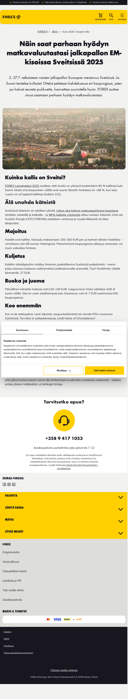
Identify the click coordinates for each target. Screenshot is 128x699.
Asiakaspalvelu (12, 599)
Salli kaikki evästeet (104, 370)
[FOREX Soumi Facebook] (4, 485)
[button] (100, 17)
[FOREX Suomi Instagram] (9, 485)
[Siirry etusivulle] (11, 17)
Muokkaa (62, 370)
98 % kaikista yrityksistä (64, 215)
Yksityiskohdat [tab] (64, 330)
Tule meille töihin (13, 590)
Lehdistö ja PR (11, 580)
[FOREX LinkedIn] (14, 485)
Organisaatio (11, 552)
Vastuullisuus (10, 561)
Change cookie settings (64, 670)
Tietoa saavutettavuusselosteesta (18, 653)
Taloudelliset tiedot (14, 571)
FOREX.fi (42, 31)
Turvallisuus (9, 646)
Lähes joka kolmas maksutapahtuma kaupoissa (87, 210)
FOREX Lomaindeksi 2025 (22, 186)
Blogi (55, 31)
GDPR (6, 639)
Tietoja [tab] (106, 330)
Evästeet (7, 632)
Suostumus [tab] (22, 330)
